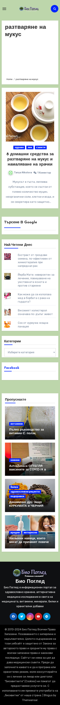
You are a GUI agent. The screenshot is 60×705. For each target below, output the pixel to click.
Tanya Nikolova (23, 172)
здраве (19, 147)
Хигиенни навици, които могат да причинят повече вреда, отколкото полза (29, 542)
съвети (40, 147)
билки (14, 487)
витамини (16, 423)
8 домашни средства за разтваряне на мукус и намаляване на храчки (30, 159)
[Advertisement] (30, 56)
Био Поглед (30, 581)
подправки (17, 496)
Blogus (48, 695)
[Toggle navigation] (4, 9)
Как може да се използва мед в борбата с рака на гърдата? (34, 298)
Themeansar (30, 700)
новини (15, 460)
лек (30, 147)
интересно (30, 532)
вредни (15, 532)
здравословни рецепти (25, 491)
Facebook (11, 368)
